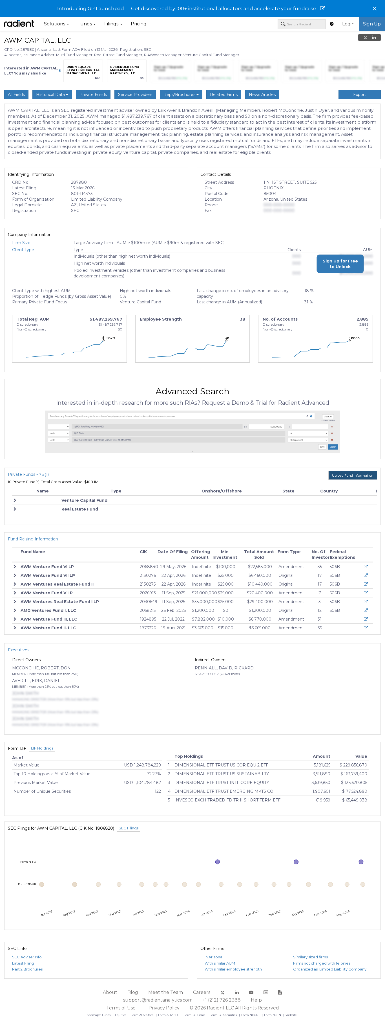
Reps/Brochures (179, 94)
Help (256, 1000)
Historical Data (51, 94)
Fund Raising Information (33, 539)
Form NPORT (250, 1015)
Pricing (139, 24)
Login (348, 24)
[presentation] (66, 72)
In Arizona (213, 957)
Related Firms (224, 94)
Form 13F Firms (195, 1015)
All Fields (16, 94)
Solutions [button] (55, 24)
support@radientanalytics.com (158, 1000)
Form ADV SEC (169, 1015)
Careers (201, 992)
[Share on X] (365, 37)
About (110, 992)
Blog (132, 992)
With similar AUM (220, 963)
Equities (121, 1015)
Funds (106, 1015)
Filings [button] (112, 24)
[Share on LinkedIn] (374, 37)
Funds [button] (85, 24)
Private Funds (93, 94)
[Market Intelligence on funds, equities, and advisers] (19, 24)
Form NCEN (273, 1015)
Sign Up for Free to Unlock (340, 264)
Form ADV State (142, 1015)
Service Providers (135, 94)
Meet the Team (165, 992)
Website (291, 1015)
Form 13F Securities (224, 1015)
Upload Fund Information (352, 475)
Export (359, 94)
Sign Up (372, 24)
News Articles (262, 94)
